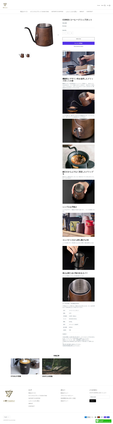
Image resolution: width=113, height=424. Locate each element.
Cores (65, 25)
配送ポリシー (64, 393)
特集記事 (56, 355)
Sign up (92, 400)
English (5, 417)
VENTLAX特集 (47, 376)
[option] (39, 35)
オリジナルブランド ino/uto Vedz (39, 11)
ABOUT (82, 11)
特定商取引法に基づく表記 (68, 398)
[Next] (58, 34)
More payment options (78, 46)
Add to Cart (78, 38)
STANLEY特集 (16, 376)
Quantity (64, 30)
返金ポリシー (64, 401)
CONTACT (90, 11)
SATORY (7, 420)
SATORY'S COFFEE (57, 11)
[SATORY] (5, 5)
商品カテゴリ (24, 11)
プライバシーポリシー (67, 395)
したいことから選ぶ (71, 11)
